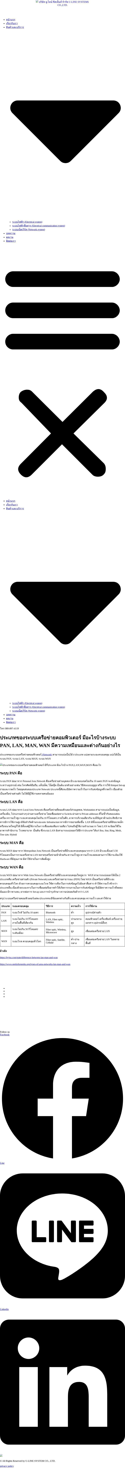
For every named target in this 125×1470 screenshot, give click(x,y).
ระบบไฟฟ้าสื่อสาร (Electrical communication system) (38, 225)
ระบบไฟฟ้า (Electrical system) (27, 222)
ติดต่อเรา (11, 241)
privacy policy (7, 1466)
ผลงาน (9, 237)
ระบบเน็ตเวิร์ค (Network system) (28, 229)
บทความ (10, 233)
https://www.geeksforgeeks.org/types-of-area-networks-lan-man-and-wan (35, 964)
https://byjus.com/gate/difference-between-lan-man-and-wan (29, 957)
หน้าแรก (10, 19)
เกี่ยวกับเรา (12, 23)
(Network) (46, 754)
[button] (62, 371)
